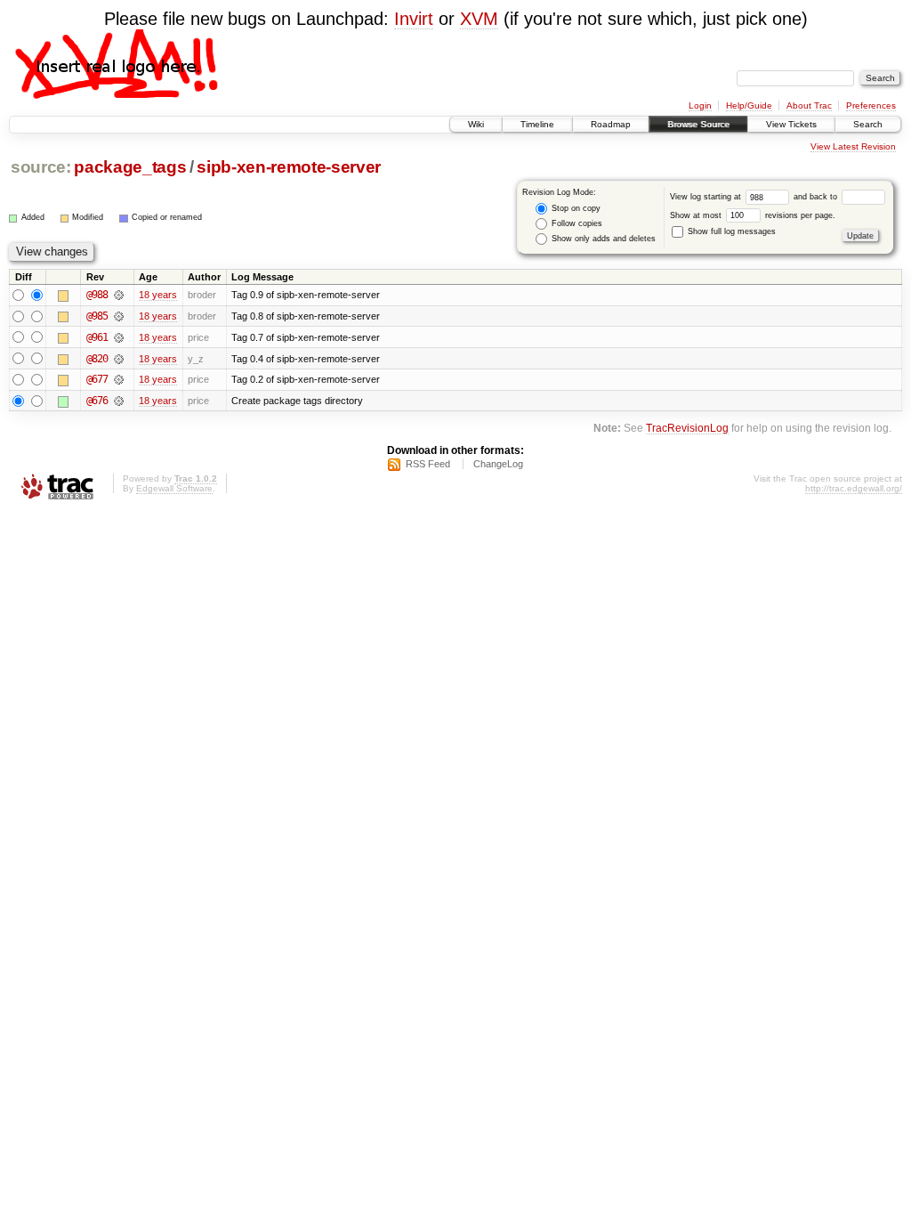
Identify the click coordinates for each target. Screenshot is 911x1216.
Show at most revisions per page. (752, 215)
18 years (158, 294)
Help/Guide (749, 105)
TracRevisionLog (687, 428)
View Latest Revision (853, 146)
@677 (97, 379)
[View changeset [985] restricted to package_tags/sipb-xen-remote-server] (119, 316)
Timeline (537, 124)
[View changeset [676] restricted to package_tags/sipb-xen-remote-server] (119, 400)
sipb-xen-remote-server (288, 167)
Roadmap (611, 124)
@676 (97, 400)
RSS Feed (428, 463)
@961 (97, 337)
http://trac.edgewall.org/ (853, 488)
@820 (97, 359)
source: (41, 167)
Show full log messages (730, 231)
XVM (479, 18)
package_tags (130, 167)
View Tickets (791, 124)
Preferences (871, 105)
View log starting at (707, 196)
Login (700, 105)
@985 (97, 316)
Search (868, 124)
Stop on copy (575, 208)
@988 (97, 294)
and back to (817, 196)
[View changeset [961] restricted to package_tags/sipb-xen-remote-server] (119, 337)
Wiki (476, 124)
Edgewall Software (174, 488)
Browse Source (698, 124)
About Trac (809, 105)
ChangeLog (498, 463)
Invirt (413, 18)
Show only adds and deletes (602, 238)
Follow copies (575, 223)
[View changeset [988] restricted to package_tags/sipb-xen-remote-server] (119, 294)
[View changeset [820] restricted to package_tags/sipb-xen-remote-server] (119, 359)
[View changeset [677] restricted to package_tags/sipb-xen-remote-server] (119, 379)
